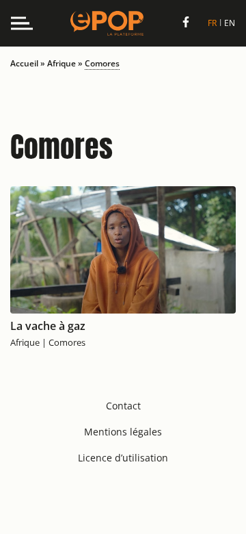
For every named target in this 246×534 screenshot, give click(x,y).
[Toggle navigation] (22, 23)
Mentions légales (123, 431)
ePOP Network (107, 23)
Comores (67, 342)
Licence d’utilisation (123, 457)
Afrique (61, 63)
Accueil (24, 63)
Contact (123, 405)
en (229, 23)
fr (212, 23)
